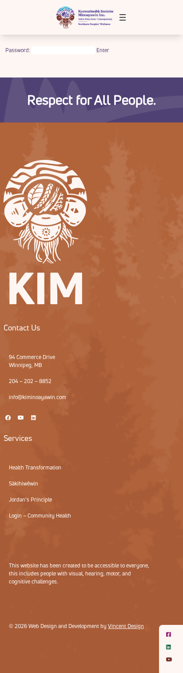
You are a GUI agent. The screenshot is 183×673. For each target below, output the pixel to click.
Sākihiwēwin (23, 483)
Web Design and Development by (86, 626)
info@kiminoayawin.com (37, 397)
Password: (18, 50)
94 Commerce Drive (32, 357)
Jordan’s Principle (30, 499)
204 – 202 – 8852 (30, 381)
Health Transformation (35, 467)
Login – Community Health (40, 515)
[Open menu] (122, 17)
